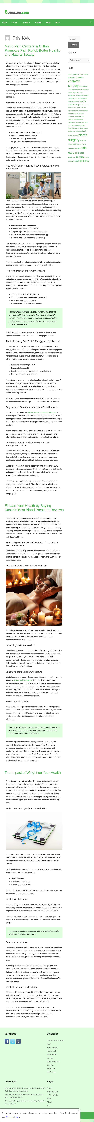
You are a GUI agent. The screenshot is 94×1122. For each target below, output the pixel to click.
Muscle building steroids (78, 125)
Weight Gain (51, 1068)
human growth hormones (79, 107)
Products (38, 22)
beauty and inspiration (23, 680)
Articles (14, 22)
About (48, 22)
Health (49, 1044)
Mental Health (51, 1054)
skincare (79, 152)
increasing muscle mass (75, 110)
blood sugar (71, 74)
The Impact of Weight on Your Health (33, 772)
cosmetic (71, 77)
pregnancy (83, 140)
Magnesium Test (79, 116)
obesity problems (73, 135)
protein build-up (72, 148)
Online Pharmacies (53, 1061)
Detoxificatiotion (83, 86)
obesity (84, 131)
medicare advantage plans (75, 119)
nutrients (78, 131)
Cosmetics (80, 77)
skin (78, 148)
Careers (25, 22)
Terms (57, 22)
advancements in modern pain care (42, 412)
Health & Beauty (52, 1047)
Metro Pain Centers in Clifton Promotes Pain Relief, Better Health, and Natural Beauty (32, 50)
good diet (80, 98)
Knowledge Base (52, 1091)
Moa (48, 1105)
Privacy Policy (54, 1095)
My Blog (50, 1058)
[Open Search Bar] (90, 22)
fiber (78, 92)
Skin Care (50, 1065)
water (87, 157)
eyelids (70, 92)
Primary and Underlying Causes (77, 144)
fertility (74, 92)
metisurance (71, 122)
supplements (71, 157)
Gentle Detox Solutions (82, 95)
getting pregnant (72, 98)
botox (77, 74)
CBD (81, 74)
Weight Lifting (72, 161)
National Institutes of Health (75, 128)
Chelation (85, 74)
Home (4, 22)
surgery (80, 156)
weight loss (82, 160)
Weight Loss (51, 1072)
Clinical (49, 1102)
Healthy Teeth (51, 1051)
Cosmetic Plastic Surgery (55, 1040)
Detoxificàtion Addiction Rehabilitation (78, 89)
